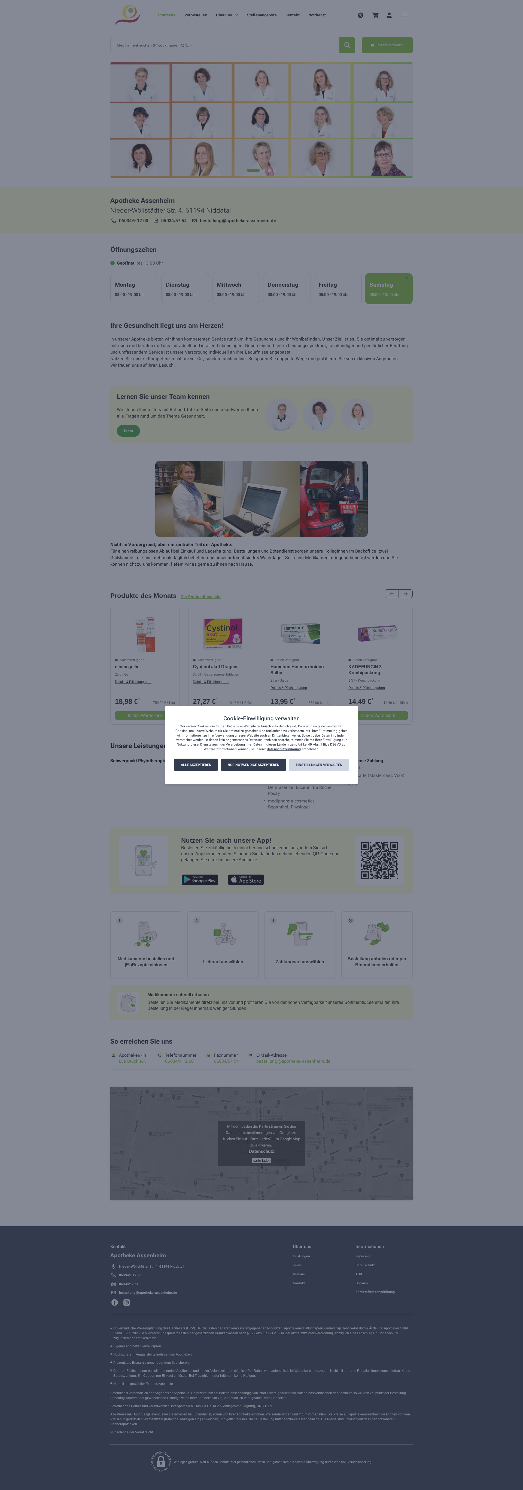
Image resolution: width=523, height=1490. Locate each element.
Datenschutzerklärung (284, 749)
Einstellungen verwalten (319, 765)
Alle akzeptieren (196, 765)
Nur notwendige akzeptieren (253, 765)
